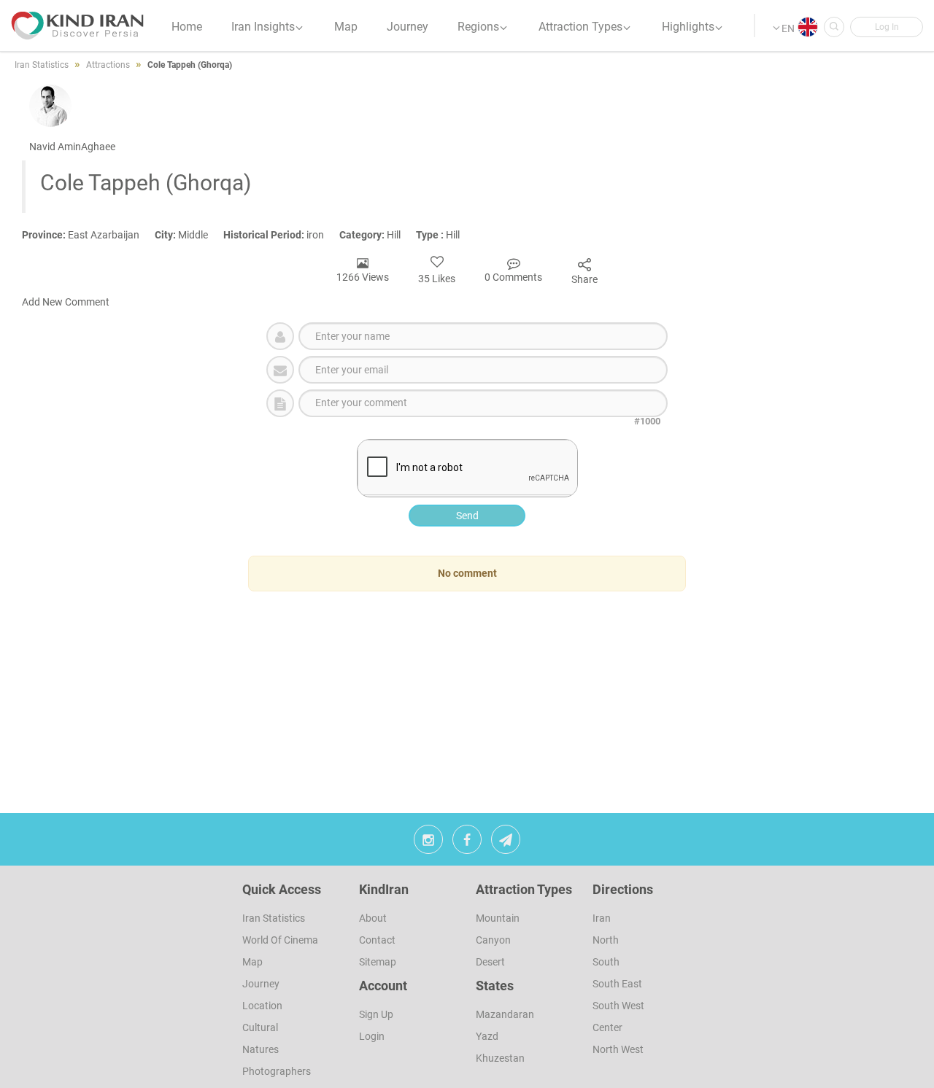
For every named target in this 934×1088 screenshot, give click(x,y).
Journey (260, 984)
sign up (376, 1014)
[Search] (834, 27)
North (606, 940)
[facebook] (467, 843)
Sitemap (377, 962)
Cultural (260, 1027)
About (373, 918)
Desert (490, 962)
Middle (189, 235)
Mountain (498, 918)
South (606, 962)
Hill (377, 235)
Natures (260, 1049)
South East (617, 984)
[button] (886, 27)
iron (281, 235)
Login (372, 1036)
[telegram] (505, 843)
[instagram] (428, 843)
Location (262, 1005)
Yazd (487, 1036)
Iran (602, 918)
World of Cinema (280, 940)
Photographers (276, 1071)
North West (618, 1049)
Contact (377, 940)
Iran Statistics (273, 918)
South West (618, 1005)
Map (252, 962)
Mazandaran (505, 1014)
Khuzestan (500, 1058)
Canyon (493, 940)
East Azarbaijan (88, 235)
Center (607, 1027)
